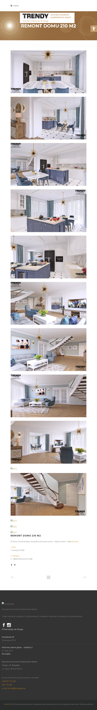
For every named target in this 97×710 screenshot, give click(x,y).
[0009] (48, 278)
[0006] (48, 92)
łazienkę (74, 541)
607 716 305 (7, 685)
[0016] (14, 469)
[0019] (14, 521)
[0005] (48, 139)
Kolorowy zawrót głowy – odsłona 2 (17, 647)
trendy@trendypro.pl (13, 688)
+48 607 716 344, (9, 681)
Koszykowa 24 (8, 637)
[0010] (48, 416)
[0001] (48, 370)
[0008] (48, 231)
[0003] (48, 324)
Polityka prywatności (86, 704)
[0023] (14, 532)
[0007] (48, 185)
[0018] (48, 515)
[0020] (14, 527)
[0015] (48, 463)
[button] (93, 28)
